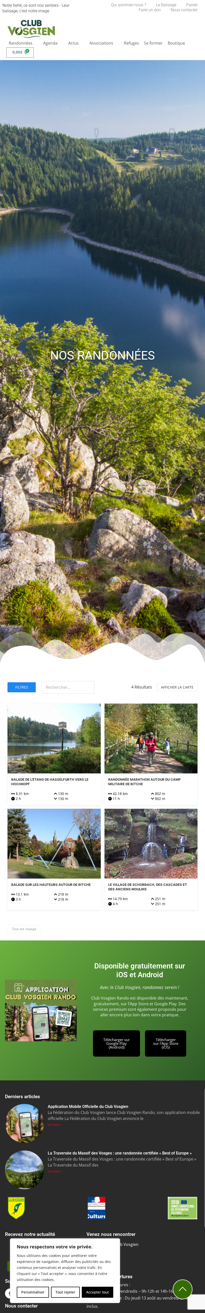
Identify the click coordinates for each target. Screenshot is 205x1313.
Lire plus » (55, 1124)
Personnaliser (32, 1292)
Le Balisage (166, 5)
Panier (192, 5)
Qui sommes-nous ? (128, 5)
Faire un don (150, 10)
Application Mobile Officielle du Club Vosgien (88, 1106)
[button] (23, 43)
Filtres (21, 687)
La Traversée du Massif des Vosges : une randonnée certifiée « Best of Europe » (120, 1153)
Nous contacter (184, 10)
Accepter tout (97, 1292)
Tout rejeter (65, 1292)
